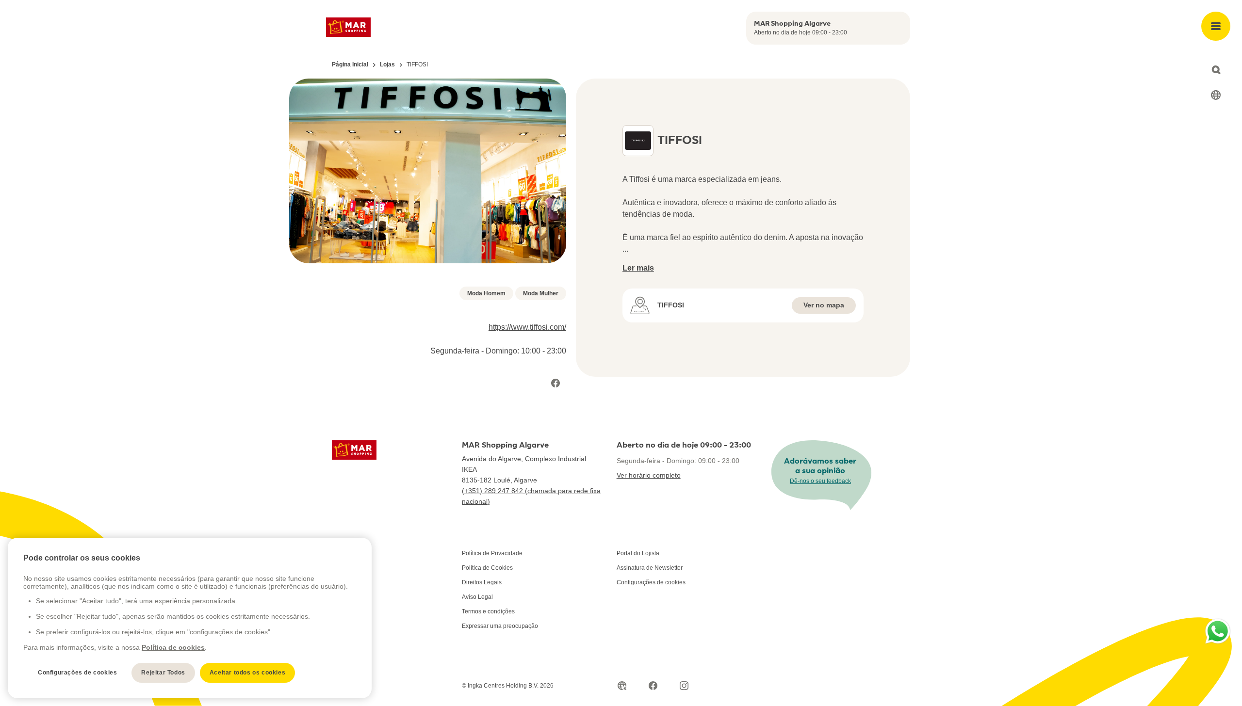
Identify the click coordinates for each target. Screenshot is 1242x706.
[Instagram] (684, 685)
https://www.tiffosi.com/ (527, 327)
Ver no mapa (823, 305)
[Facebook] (555, 383)
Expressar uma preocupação (500, 626)
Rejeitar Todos (163, 672)
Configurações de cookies (651, 582)
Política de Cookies (487, 567)
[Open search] (1216, 70)
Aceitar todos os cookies (247, 672)
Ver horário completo (649, 475)
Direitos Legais (482, 582)
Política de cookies (173, 647)
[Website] (622, 685)
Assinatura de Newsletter (650, 567)
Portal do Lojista (638, 553)
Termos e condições (488, 611)
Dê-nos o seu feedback (820, 481)
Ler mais (638, 268)
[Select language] (1216, 95)
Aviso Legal (477, 597)
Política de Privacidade (492, 553)
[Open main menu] (1215, 26)
